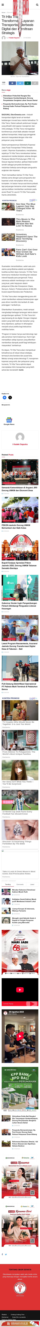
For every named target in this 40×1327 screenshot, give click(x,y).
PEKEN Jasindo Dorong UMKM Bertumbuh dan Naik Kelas (16, 526)
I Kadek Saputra (20, 444)
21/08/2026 (6, 652)
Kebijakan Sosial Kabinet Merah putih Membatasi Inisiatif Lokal (24, 900)
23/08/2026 (6, 531)
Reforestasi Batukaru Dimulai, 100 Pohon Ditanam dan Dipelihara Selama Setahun (25, 1143)
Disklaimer (5, 1317)
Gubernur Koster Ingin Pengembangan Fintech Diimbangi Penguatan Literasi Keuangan (19, 606)
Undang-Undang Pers (17, 1314)
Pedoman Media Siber (9, 1320)
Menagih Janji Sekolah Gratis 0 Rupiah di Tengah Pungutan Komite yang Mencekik (24, 920)
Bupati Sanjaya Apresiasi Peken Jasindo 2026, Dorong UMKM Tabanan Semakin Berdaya (19, 565)
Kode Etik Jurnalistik (19, 1317)
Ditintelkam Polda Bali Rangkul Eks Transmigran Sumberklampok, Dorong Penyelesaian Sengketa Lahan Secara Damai (20, 97)
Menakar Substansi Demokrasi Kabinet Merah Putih (23, 891)
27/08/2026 (6, 493)
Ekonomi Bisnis (9, 483)
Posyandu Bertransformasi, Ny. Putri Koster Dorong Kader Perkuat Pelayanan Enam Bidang (20, 106)
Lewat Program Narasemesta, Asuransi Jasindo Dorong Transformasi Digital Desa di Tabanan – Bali (19, 646)
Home (3, 12)
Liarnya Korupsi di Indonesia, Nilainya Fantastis (23, 910)
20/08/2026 (6, 692)
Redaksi (4, 1314)
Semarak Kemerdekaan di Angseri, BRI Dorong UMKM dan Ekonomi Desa (19, 489)
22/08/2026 (6, 571)
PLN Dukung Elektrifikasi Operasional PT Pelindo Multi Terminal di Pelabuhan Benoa (19, 686)
